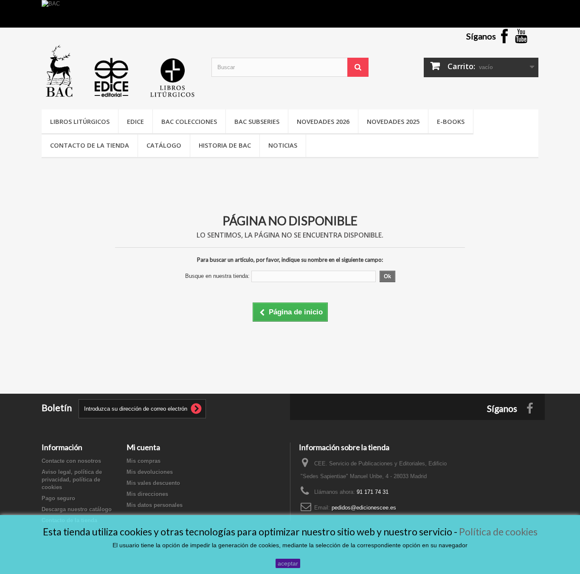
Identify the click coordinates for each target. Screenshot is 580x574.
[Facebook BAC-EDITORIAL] (504, 35)
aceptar (288, 563)
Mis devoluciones (150, 472)
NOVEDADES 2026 (323, 121)
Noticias (282, 145)
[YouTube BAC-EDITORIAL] (521, 35)
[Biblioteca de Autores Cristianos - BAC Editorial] (120, 71)
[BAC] (290, 14)
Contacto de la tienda (89, 145)
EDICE (135, 121)
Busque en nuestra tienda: (217, 276)
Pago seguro (58, 498)
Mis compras (143, 461)
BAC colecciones (189, 121)
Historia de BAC (225, 145)
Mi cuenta (143, 447)
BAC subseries (256, 121)
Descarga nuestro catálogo (77, 509)
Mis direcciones (147, 494)
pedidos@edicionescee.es (364, 507)
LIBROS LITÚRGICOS (80, 121)
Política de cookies (498, 532)
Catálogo (163, 145)
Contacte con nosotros (71, 461)
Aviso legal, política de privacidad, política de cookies (72, 479)
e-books (451, 121)
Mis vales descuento (153, 483)
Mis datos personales (155, 505)
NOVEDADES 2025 (393, 121)
